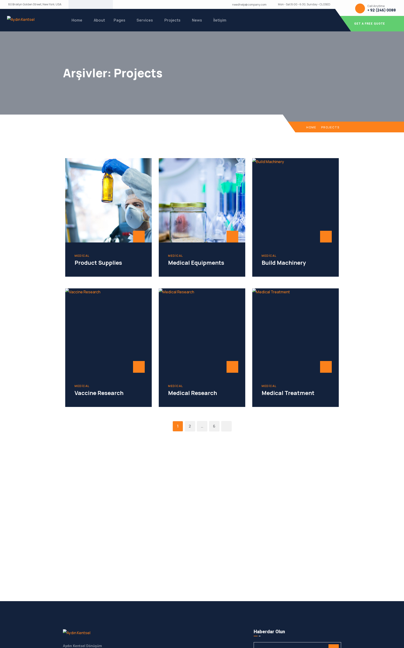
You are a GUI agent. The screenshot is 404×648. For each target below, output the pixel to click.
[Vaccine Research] (108, 330)
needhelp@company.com (249, 5)
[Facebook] (79, 4)
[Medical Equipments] (202, 200)
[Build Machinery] (295, 200)
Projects (172, 20)
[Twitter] (87, 4)
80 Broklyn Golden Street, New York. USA (34, 4)
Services (145, 20)
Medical (82, 255)
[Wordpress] (102, 4)
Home (77, 20)
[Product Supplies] (108, 200)
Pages (119, 20)
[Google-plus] (94, 4)
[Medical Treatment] (295, 330)
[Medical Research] (202, 330)
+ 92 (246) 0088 (381, 10)
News (197, 20)
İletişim (219, 20)
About (99, 20)
